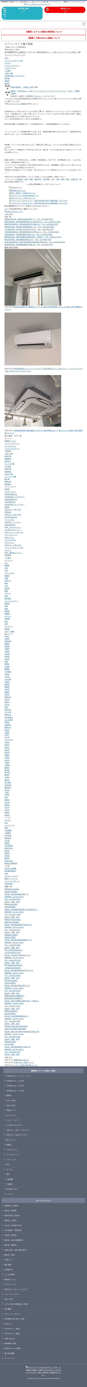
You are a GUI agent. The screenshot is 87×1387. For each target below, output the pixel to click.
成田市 (7, 800)
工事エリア (9, 1260)
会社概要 (8, 1309)
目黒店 (7, 856)
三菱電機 (8, 830)
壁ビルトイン (11, 1140)
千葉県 (7, 792)
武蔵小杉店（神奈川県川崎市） (16, 1250)
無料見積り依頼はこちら (23, 9)
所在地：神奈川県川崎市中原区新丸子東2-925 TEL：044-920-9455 (35, 242)
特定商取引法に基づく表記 (14, 1319)
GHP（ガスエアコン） (13, 527)
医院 (6, 596)
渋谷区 (7, 656)
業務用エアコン (10, 441)
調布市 (7, 730)
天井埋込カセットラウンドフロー (18, 1076)
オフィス (8, 616)
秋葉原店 (8, 838)
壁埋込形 (8, 512)
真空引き (8, 461)
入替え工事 (9, 73)
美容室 (7, 603)
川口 (52, 179)
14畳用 (13, 93)
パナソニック (9, 825)
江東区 (7, 682)
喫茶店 (7, 611)
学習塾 (7, 588)
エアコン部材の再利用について (25, 1065)
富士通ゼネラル (12, 1189)
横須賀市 (8, 788)
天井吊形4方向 (10, 525)
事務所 (7, 565)
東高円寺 (38, 179)
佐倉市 (7, 815)
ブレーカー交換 (10, 476)
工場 (6, 570)
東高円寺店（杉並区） (13, 1215)
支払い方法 (9, 1299)
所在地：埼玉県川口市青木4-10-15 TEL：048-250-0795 (29, 229)
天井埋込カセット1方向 (15, 1091)
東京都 (7, 78)
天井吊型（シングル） (13, 522)
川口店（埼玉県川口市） (14, 1225)
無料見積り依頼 (10, 1343)
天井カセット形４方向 (13, 515)
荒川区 (7, 689)
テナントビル (9, 573)
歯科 (6, 583)
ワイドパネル (9, 520)
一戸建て (8, 71)
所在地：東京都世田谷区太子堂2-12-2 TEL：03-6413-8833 (32, 232)
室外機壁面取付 (10, 871)
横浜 (62, 179)
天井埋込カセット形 (24, 91)
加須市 (7, 760)
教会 (6, 621)
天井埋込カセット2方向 (15, 1086)
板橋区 (7, 692)
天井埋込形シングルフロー (14, 76)
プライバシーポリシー (13, 1314)
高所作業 (8, 469)
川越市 (7, 757)
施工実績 (8, 1265)
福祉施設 (8, 598)
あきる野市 (9, 720)
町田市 (7, 722)
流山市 (7, 807)
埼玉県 (7, 735)
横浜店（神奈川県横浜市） (14, 1240)
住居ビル (8, 581)
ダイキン (8, 63)
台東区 (7, 649)
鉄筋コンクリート (11, 878)
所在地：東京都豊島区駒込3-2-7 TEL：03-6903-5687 (28, 240)
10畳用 (77, 91)
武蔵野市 (8, 725)
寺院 (6, 624)
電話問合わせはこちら (65, 9)
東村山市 (8, 715)
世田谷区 (8, 641)
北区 (6, 707)
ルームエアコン (10, 446)
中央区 (7, 667)
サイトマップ (9, 1358)
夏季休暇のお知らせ (21, 1060)
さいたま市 (9, 740)
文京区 (7, 654)
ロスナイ (8, 550)
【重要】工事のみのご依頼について (43, 38)
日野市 (7, 694)
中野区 (7, 651)
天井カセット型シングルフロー (18, 1130)
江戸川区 (8, 679)
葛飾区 (7, 687)
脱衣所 (7, 629)
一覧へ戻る (9, 214)
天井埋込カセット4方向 (15, 1081)
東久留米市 (9, 717)
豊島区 (7, 83)
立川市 (7, 705)
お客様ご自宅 (28, 87)
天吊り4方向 (11, 1105)
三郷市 (7, 763)
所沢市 (7, 752)
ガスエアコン (9, 543)
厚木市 (7, 790)
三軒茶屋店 (9, 845)
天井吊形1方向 (10, 502)
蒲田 (31, 179)
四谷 (26, 179)
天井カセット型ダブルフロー (17, 1135)
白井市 (7, 810)
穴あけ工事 (9, 474)
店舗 (6, 578)
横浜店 (7, 858)
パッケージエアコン (12, 443)
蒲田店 (7, 843)
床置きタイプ (11, 1110)
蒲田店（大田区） (11, 1220)
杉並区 (7, 646)
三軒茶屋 (46, 179)
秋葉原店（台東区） (12, 1206)
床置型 (8, 1145)
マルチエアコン (10, 68)
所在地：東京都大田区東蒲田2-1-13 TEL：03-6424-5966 (29, 227)
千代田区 (8, 672)
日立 (6, 823)
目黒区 (7, 674)
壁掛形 (7, 489)
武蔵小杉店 (9, 861)
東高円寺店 (9, 848)
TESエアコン (9, 537)
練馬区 (7, 669)
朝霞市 (7, 755)
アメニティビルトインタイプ (43, 91)
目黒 (57, 179)
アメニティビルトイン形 (14, 60)
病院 (6, 591)
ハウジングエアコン (12, 66)
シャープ (9, 1194)
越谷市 (7, 750)
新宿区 (7, 644)
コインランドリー (11, 601)
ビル (6, 563)
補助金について (10, 1279)
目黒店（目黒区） (11, 1235)
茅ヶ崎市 (8, 782)
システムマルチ (10, 540)
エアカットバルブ (11, 876)
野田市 (7, 805)
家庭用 (13, 91)
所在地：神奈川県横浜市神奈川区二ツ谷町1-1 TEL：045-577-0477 (33, 237)
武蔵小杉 (74, 179)
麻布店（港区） (10, 1255)
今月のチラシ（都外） (13, 1333)
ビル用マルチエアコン (13, 530)
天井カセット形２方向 (13, 545)
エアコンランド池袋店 (18, 104)
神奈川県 (7, 772)
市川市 (7, 802)
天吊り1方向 (11, 1100)
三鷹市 (7, 733)
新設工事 (8, 456)
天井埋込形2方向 (11, 517)
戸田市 (7, 742)
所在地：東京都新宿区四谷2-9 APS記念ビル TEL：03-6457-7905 (32, 222)
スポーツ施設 (9, 631)
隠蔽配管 (8, 459)
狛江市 (7, 700)
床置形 (7, 507)
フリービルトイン (11, 535)
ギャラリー (9, 626)
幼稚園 (7, 614)
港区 (6, 661)
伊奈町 (7, 770)
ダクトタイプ (11, 1115)
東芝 (6, 828)
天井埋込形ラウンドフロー (14, 504)
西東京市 (8, 697)
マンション (9, 560)
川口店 (7, 840)
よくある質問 (9, 1274)
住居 (6, 568)
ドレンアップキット (12, 881)
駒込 (67, 179)
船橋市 (7, 812)
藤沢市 (7, 780)
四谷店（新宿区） (11, 1210)
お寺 (6, 586)
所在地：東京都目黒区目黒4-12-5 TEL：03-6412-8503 (28, 234)
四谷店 (7, 851)
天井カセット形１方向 (13, 509)
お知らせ (8, 1324)
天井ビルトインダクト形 (14, 532)
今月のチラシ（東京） (13, 1329)
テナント (8, 593)
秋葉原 (20, 179)
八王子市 (8, 712)
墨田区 (7, 664)
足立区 (7, 677)
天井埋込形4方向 (11, 494)
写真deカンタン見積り (13, 1348)
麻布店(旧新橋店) (11, 863)
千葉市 (7, 795)
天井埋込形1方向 (11, 499)
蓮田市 (7, 768)
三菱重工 (8, 833)
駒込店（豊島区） (11, 1245)
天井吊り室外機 (10, 868)
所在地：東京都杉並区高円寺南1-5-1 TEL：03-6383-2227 (31, 224)
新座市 (7, 747)
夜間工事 (8, 482)
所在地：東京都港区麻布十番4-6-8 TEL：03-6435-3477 (29, 245)
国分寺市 (8, 710)
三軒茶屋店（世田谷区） (14, 1230)
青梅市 (7, 702)
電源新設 (8, 471)
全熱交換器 (9, 884)
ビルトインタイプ (13, 1120)
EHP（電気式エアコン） (14, 553)
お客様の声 (9, 1270)
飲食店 (7, 576)
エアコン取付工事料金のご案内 (16, 1304)
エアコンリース (10, 1284)
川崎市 (7, 777)
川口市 (7, 737)
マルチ (70, 91)
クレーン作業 (9, 464)
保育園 (7, 619)
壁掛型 (8, 1095)
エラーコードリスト (12, 1294)
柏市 (6, 797)
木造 (6, 874)
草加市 (7, 745)
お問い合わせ (9, 1338)
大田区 (7, 639)
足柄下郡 (8, 785)
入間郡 (7, 765)
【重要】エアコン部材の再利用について (43, 32)
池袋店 (7, 81)
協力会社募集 (9, 1353)
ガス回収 (8, 466)
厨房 (6, 606)
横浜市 (7, 775)
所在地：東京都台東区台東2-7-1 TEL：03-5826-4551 (29, 219)
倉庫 (6, 609)
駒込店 (7, 853)
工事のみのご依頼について (24, 1062)
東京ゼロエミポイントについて (16, 1289)
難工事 (7, 479)
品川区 (7, 659)
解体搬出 (8, 484)
